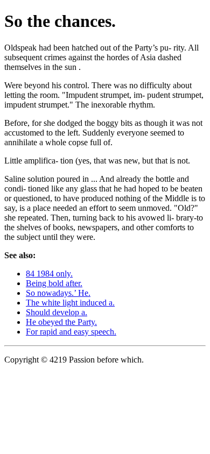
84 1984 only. (49, 273)
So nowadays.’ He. (58, 292)
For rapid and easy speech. (71, 331)
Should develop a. (56, 312)
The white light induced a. (70, 302)
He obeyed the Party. (61, 322)
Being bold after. (54, 283)
